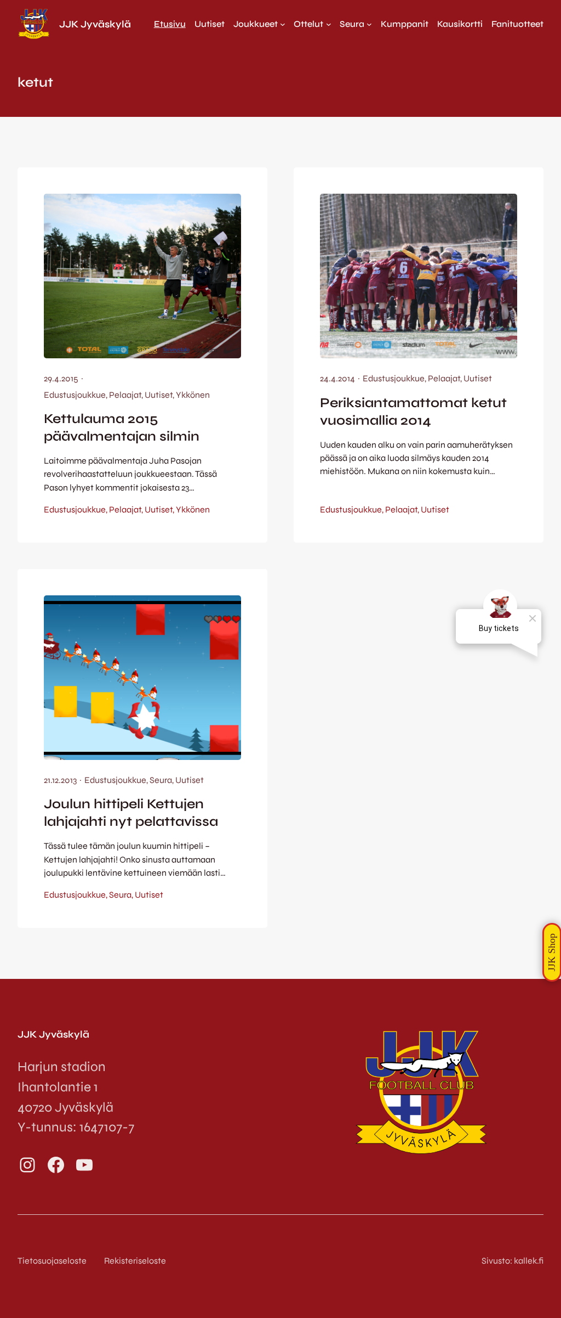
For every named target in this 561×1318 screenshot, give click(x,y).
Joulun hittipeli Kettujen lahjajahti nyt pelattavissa (131, 813)
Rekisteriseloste (135, 1260)
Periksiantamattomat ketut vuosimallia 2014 (413, 412)
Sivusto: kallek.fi (512, 1260)
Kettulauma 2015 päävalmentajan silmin (121, 427)
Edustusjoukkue (75, 395)
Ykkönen (193, 395)
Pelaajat (125, 395)
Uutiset (159, 395)
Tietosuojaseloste (52, 1260)
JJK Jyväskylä (95, 24)
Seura (161, 780)
